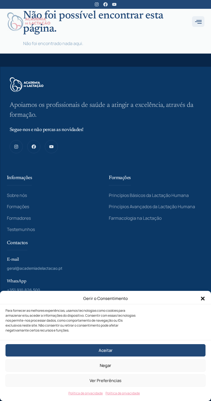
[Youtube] (114, 4)
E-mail (13, 259)
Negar (105, 365)
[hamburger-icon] (198, 21)
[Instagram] (97, 4)
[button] (203, 298)
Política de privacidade (85, 393)
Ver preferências (105, 380)
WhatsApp (16, 281)
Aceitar (106, 350)
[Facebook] (105, 4)
